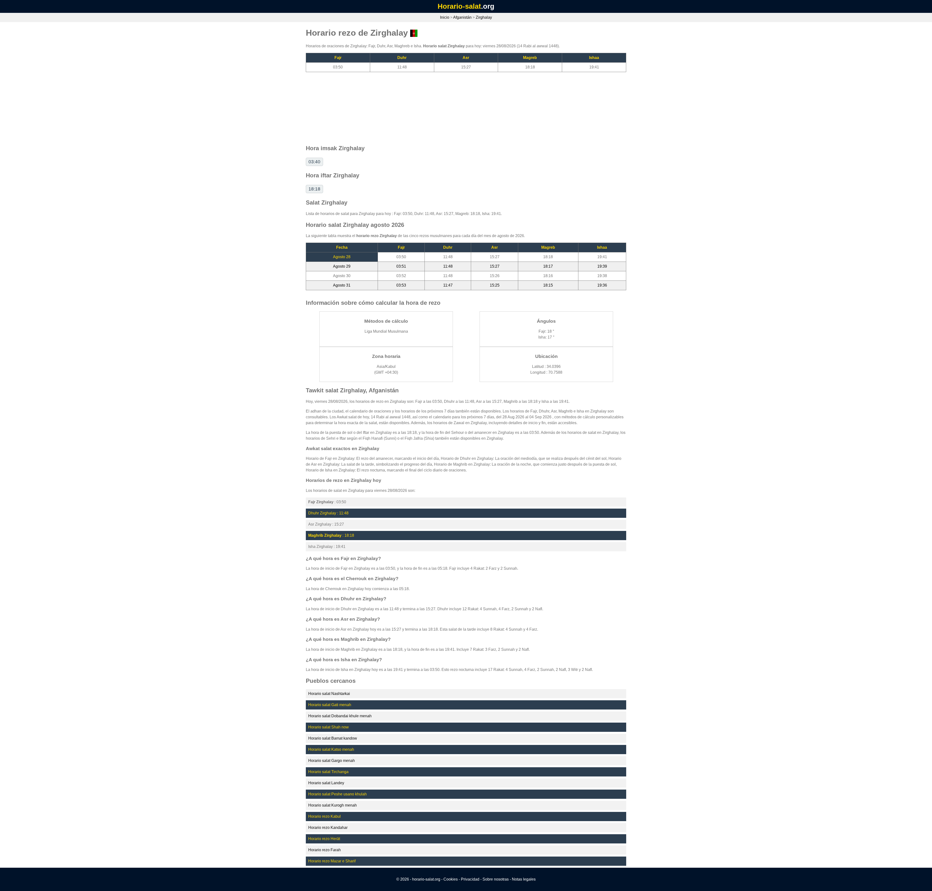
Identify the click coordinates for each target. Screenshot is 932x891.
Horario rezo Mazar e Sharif (332, 861)
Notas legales (524, 879)
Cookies (450, 879)
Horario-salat (459, 6)
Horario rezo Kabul (324, 816)
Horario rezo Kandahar (328, 827)
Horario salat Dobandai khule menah (340, 716)
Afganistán (462, 17)
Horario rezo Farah (324, 850)
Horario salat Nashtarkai (329, 694)
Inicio (444, 17)
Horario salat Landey (326, 783)
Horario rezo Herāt (324, 839)
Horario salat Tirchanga (328, 772)
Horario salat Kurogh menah (332, 805)
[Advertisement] (451, 106)
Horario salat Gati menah (329, 705)
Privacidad (470, 879)
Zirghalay (484, 17)
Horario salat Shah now (328, 727)
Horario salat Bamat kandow (332, 738)
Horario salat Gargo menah (331, 761)
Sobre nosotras (496, 879)
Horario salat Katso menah (331, 749)
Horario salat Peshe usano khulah (337, 794)
